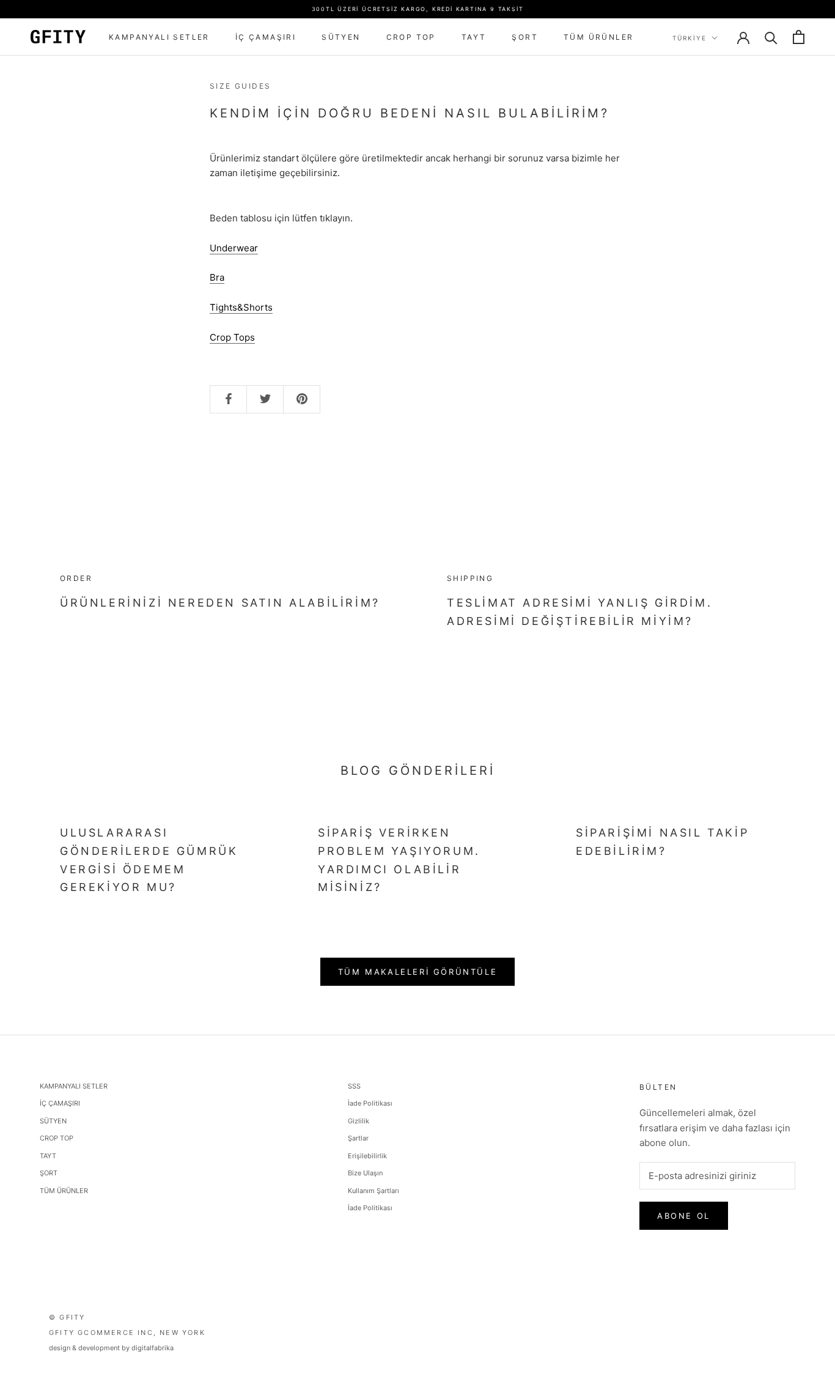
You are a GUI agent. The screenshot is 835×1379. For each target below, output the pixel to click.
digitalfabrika (152, 1348)
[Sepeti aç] (798, 37)
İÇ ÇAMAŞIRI (265, 37)
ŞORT (525, 37)
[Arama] (771, 37)
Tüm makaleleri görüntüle (417, 972)
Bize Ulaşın (365, 1173)
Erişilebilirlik (367, 1156)
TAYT (474, 37)
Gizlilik (358, 1121)
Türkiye (689, 38)
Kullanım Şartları (373, 1190)
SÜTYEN (341, 37)
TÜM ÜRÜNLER (598, 37)
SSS (354, 1086)
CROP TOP (411, 37)
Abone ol (683, 1216)
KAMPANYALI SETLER (159, 37)
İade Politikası (370, 1103)
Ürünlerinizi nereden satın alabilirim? (220, 602)
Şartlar (358, 1138)
